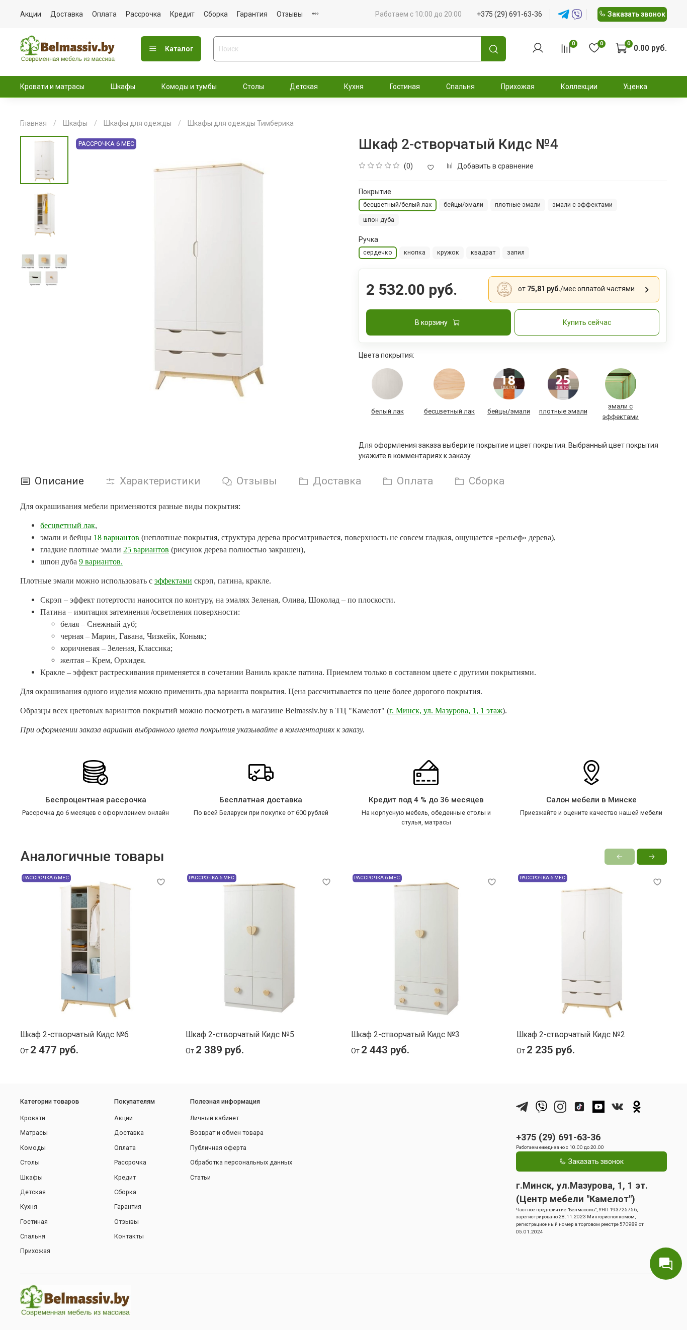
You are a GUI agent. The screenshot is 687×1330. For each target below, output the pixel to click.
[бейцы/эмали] (509, 383)
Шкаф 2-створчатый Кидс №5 (240, 1034)
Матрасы (34, 1132)
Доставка (66, 14)
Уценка (635, 86)
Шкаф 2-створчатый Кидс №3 (405, 1034)
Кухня (354, 86)
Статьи (200, 1177)
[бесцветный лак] (449, 383)
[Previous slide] (91, 270)
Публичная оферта (218, 1147)
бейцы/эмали (508, 411)
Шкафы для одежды (137, 123)
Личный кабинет (214, 1118)
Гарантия (252, 14)
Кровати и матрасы (52, 86)
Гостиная (405, 86)
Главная (33, 123)
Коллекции (579, 86)
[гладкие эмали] (563, 384)
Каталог (179, 49)
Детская (304, 86)
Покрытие (375, 192)
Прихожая (518, 86)
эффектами (173, 580)
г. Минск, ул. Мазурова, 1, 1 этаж (445, 710)
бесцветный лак (449, 411)
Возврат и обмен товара (227, 1132)
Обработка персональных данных (241, 1162)
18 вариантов (116, 537)
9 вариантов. (101, 561)
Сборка (216, 14)
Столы (253, 86)
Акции (30, 14)
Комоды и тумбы (189, 86)
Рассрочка (143, 14)
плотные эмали (563, 411)
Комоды (33, 1147)
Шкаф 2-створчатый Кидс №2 (571, 1034)
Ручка (368, 239)
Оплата (104, 14)
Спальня (460, 86)
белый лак (387, 411)
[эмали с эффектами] (620, 383)
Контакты (129, 1236)
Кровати (32, 1118)
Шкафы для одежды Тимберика (241, 123)
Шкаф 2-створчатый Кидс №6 (74, 1034)
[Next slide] (325, 270)
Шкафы (123, 86)
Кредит (182, 14)
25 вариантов (146, 549)
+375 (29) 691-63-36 (509, 14)
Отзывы (290, 14)
